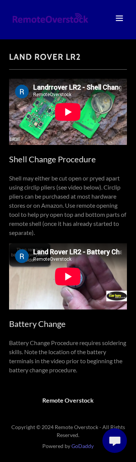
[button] (119, 18)
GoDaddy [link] (82, 446)
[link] (50, 18)
